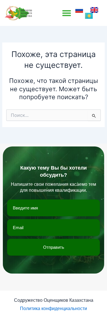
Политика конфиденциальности (53, 308)
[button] (67, 13)
